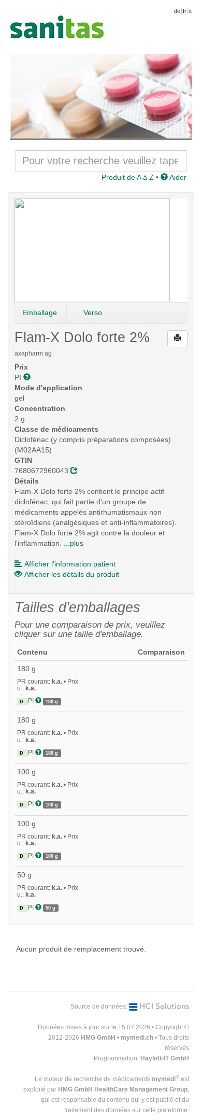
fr (184, 11)
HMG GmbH (98, 1037)
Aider (177, 177)
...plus (73, 543)
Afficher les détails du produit (71, 574)
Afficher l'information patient (70, 564)
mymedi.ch (137, 1037)
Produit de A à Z (128, 177)
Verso (92, 312)
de (177, 11)
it (190, 11)
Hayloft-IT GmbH (164, 1058)
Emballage (39, 312)
